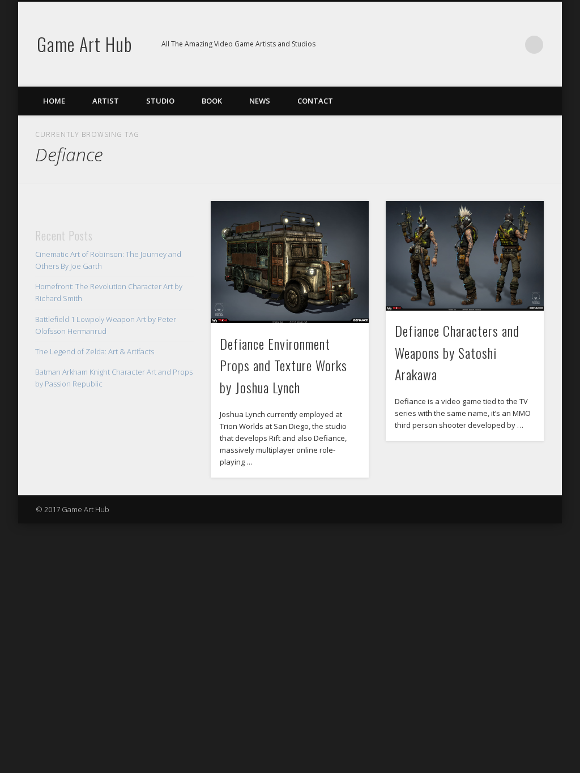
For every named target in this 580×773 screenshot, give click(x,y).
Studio (160, 101)
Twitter (511, 45)
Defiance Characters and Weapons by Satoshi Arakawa (457, 352)
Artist (105, 101)
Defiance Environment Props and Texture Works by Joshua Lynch (283, 365)
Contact (315, 101)
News (259, 101)
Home (54, 101)
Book (212, 101)
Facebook (488, 45)
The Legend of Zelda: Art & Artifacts (94, 351)
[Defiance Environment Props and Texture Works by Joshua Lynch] (290, 262)
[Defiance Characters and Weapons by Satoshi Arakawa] (465, 256)
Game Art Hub (84, 44)
